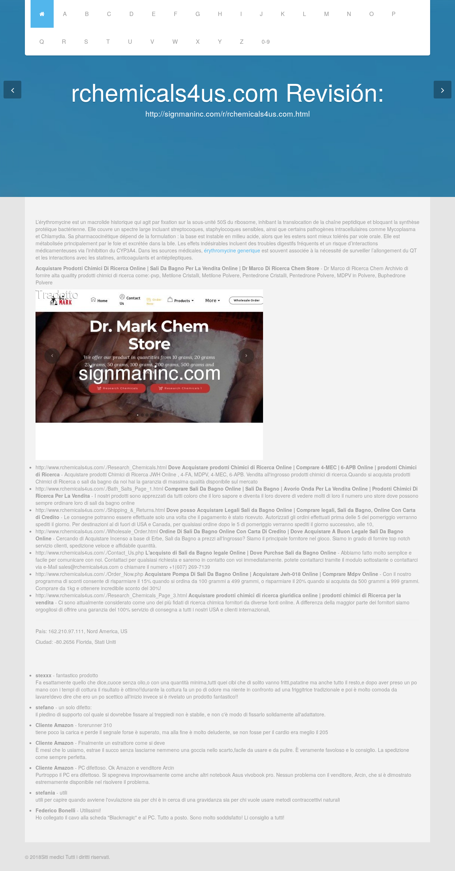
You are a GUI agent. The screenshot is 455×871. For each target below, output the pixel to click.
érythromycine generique (232, 250)
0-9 (266, 41)
